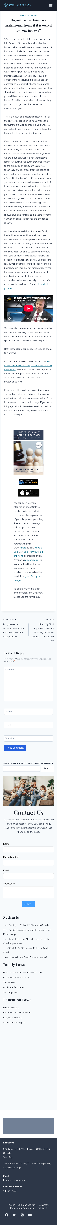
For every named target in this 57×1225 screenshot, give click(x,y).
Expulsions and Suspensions (17, 1012)
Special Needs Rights (14, 1022)
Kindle (23, 547)
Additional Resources (14, 987)
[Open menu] (51, 5)
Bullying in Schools (12, 1017)
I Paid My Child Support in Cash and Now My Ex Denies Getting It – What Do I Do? (43, 630)
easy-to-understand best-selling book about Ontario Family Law (28, 365)
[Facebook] (6, 1215)
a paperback (31, 560)
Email (8, 725)
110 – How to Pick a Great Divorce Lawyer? (25, 957)
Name (8, 711)
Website (9, 738)
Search (47, 768)
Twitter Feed (9, 982)
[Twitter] (14, 1215)
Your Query (9, 883)
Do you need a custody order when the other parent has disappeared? (13, 628)
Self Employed (10, 992)
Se (4, 1157)
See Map (16, 1167)
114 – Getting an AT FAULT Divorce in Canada (26, 925)
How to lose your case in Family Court (22, 972)
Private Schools (11, 1007)
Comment (11, 669)
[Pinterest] (22, 1215)
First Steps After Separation (17, 977)
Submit (28, 904)
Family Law (32, 15)
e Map (9, 1157)
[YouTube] (30, 1215)
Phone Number (11, 857)
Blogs (22, 15)
